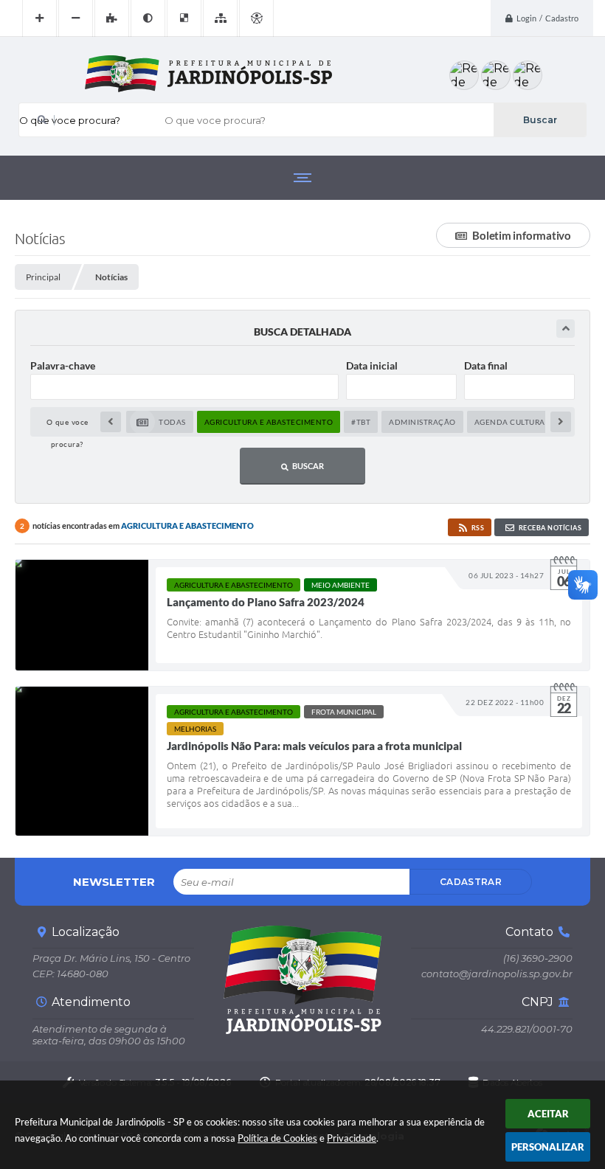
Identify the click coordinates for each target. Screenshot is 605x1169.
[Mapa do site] (220, 18)
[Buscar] (540, 119)
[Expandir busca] (565, 328)
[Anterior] (110, 422)
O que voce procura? (69, 120)
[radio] (159, 422)
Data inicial (372, 365)
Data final (486, 365)
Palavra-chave (62, 365)
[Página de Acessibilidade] (256, 18)
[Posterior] (560, 422)
